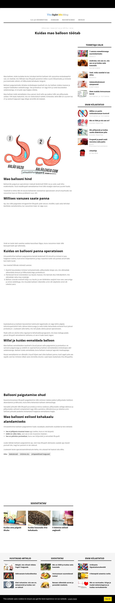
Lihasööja (93, 151)
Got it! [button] (107, 599)
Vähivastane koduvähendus (26, 574)
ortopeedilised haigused (40, 454)
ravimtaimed (68, 20)
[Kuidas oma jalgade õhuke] (15, 518)
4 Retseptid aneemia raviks (100, 574)
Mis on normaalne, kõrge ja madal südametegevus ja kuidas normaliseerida (100, 584)
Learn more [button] (72, 599)
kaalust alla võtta (59, 28)
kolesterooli (13, 454)
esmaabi (55, 20)
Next (76, 516)
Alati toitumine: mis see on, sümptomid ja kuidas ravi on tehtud (26, 584)
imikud (81, 20)
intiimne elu (24, 454)
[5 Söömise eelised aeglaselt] (63, 518)
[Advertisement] (38, 52)
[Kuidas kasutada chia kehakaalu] (39, 518)
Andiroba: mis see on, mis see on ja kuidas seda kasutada (99, 63)
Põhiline (45, 28)
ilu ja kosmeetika (39, 20)
